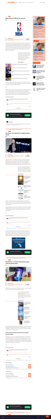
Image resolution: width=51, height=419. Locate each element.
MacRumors (23, 291)
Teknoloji (9, 131)
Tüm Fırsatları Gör (18, 226)
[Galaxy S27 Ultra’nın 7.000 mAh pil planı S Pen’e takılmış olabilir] (34, 83)
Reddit (19, 291)
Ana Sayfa (6, 16)
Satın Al (10, 218)
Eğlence (9, 16)
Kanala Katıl (27, 115)
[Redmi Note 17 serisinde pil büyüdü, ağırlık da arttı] (34, 89)
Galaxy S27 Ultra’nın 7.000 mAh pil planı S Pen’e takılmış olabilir (40, 83)
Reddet (44, 416)
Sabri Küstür (8, 265)
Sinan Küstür (8, 136)
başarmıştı (10, 160)
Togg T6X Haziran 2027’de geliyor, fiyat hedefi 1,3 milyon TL (39, 34)
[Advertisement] (18, 385)
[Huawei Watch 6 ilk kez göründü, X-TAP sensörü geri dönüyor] (34, 71)
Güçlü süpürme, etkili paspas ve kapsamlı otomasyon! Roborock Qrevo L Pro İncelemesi (39, 56)
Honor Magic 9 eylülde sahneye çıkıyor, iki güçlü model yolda (40, 66)
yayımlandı (29, 164)
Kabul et (47, 416)
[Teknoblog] (11, 3)
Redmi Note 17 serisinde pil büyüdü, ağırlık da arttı (40, 89)
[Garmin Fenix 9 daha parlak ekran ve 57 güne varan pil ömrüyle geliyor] (34, 77)
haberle (23, 53)
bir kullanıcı (10, 336)
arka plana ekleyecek (28, 93)
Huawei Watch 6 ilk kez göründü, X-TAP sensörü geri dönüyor (40, 71)
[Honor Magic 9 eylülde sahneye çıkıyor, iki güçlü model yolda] (34, 66)
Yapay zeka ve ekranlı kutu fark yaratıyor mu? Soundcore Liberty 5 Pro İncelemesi (39, 27)
